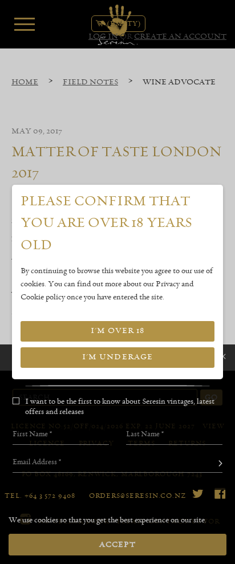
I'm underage (117, 357)
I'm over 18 (117, 331)
